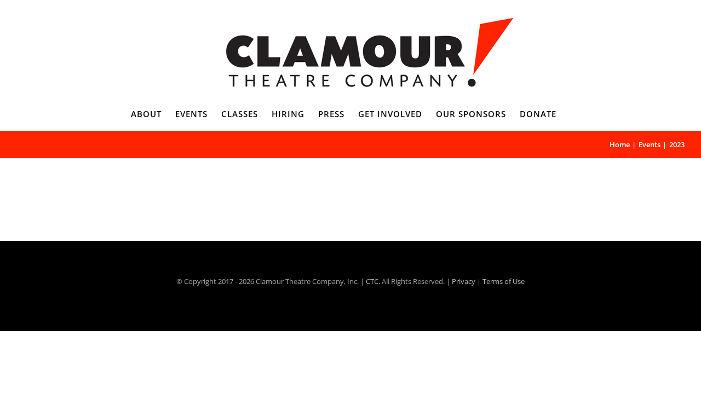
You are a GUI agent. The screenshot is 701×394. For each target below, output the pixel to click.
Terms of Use (503, 281)
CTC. (373, 281)
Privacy (463, 281)
